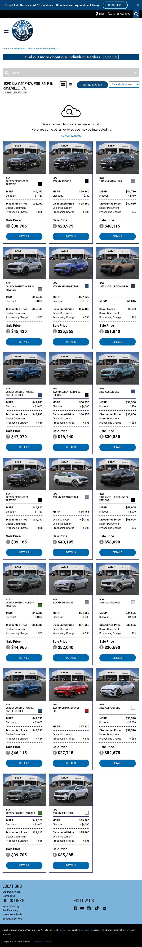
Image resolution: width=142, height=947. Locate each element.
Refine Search (92, 84)
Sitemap (47, 942)
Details (24, 236)
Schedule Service (12, 918)
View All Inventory (71, 136)
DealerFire (64, 930)
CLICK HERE (115, 5)
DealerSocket (87, 930)
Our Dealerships (11, 891)
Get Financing (10, 910)
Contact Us (9, 895)
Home (6, 48)
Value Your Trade (12, 914)
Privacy (37, 942)
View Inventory (11, 906)
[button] (136, 14)
